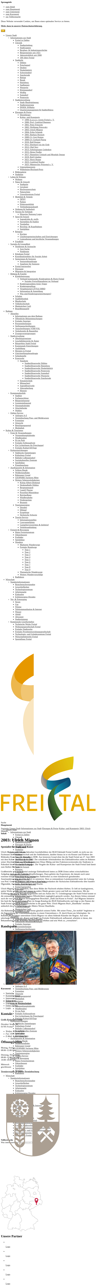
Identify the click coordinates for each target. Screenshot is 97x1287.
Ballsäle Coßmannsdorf (25, 458)
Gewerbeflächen (22, 587)
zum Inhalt (10, 7)
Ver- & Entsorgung (18, 599)
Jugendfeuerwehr (27, 385)
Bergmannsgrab (26, 487)
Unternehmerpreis (27, 167)
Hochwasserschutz (28, 189)
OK (3, 31)
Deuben (23, 67)
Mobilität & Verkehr (24, 197)
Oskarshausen (21, 535)
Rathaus (9, 311)
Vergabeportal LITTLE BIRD (32, 289)
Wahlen (18, 410)
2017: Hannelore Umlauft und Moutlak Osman (45, 154)
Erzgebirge (24, 512)
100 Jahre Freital (27, 57)
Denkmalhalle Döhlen (29, 485)
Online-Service (16, 413)
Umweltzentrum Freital (30, 194)
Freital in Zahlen (22, 40)
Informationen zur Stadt (20, 38)
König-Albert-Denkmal (30, 482)
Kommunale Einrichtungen (26, 346)
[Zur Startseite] (48, 820)
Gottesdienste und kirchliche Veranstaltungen (39, 239)
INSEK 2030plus (27, 107)
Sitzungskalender (22, 405)
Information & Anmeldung (31, 291)
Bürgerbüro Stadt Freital (25, 343)
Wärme (18, 607)
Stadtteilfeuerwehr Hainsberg (37, 366)
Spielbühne (20, 463)
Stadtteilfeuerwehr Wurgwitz (37, 376)
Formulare (19, 420)
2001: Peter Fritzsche (34, 125)
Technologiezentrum (24, 589)
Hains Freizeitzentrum (24, 532)
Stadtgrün (24, 184)
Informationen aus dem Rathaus (28, 316)
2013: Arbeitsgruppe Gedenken (38, 149)
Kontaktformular (13, 995)
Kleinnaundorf (26, 90)
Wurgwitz (24, 87)
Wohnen (18, 179)
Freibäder (19, 537)
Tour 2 (27, 552)
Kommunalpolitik (18, 393)
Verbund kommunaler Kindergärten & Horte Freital (42, 279)
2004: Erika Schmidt (33, 132)
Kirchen (23, 234)
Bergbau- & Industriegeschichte (33, 50)
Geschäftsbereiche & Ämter (27, 341)
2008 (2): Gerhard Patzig (35, 139)
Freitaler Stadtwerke (24, 629)
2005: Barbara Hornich (34, 134)
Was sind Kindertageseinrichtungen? (35, 294)
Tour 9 (27, 569)
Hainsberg (24, 82)
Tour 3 (27, 554)
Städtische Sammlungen (25, 453)
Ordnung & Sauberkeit (25, 209)
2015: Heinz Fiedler (33, 152)
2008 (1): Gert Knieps (34, 137)
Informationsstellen (28, 520)
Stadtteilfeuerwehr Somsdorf (37, 373)
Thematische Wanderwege (31, 572)
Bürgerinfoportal (22, 400)
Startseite (5, 828)
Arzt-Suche (25, 249)
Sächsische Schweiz (28, 515)
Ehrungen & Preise (23, 112)
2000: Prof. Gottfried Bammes (38, 122)
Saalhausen (24, 85)
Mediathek (19, 428)
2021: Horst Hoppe (33, 159)
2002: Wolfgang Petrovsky (36, 127)
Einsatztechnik (26, 380)
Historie (23, 390)
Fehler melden (12, 1005)
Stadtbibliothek (21, 298)
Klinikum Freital (22, 254)
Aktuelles (14, 313)
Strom (17, 602)
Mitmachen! (25, 383)
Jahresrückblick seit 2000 (31, 55)
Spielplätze (24, 229)
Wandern (19, 542)
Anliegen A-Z (21, 415)
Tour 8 (27, 567)
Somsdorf (24, 95)
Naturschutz (25, 192)
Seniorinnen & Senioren (25, 259)
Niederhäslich (26, 70)
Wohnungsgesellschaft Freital (27, 627)
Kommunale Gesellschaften (22, 622)
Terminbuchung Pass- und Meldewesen (32, 418)
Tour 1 (27, 549)
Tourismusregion (22, 505)
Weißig (23, 92)
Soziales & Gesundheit (20, 244)
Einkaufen (19, 594)
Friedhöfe (19, 241)
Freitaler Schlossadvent (25, 443)
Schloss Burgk (21, 470)
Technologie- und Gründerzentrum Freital (33, 634)
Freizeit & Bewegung (19, 530)
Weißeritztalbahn (22, 472)
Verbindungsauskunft (29, 207)
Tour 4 (27, 557)
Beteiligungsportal (23, 425)
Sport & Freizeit (22, 216)
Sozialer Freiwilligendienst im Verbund (41, 281)
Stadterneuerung (27, 105)
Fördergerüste (26, 500)
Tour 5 (27, 559)
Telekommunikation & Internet (28, 609)
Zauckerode (25, 75)
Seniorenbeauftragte (28, 261)
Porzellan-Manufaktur (29, 492)
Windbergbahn (26, 497)
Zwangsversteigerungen (25, 333)
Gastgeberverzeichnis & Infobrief (34, 525)
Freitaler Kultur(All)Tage (26, 448)
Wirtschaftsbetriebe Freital (26, 636)
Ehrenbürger (25, 115)
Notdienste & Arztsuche (25, 246)
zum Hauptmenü (13, 9)
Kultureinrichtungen (19, 450)
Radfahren (19, 577)
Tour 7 (27, 564)
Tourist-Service (21, 517)
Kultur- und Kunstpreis (30, 117)
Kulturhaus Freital (23, 455)
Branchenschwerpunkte (25, 584)
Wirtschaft (10, 579)
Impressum (10, 998)
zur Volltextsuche (13, 17)
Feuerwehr (19, 358)
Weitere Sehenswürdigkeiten (27, 480)
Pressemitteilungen (23, 323)
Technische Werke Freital (26, 624)
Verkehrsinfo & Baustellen (26, 331)
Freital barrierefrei (23, 266)
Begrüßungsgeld (22, 308)
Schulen (18, 296)
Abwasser (19, 617)
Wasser (18, 612)
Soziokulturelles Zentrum (26, 460)
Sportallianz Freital (23, 639)
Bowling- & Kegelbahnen (31, 226)
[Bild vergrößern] (41, 984)
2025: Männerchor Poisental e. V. (39, 164)
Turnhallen (24, 224)
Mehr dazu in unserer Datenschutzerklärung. (21, 26)
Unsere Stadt (11, 35)
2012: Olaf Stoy (31, 147)
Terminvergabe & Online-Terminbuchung (20, 1071)
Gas (16, 604)
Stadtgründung (26, 45)
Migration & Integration (25, 271)
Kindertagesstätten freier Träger (33, 284)
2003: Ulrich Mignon (34, 130)
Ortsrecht (19, 423)
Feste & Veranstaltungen (20, 433)
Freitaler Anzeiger (23, 321)
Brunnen (23, 502)
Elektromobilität (27, 204)
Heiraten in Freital (23, 351)
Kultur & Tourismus (14, 430)
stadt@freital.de (20, 1036)
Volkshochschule (22, 303)
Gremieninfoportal (23, 403)
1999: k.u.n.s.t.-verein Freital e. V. (39, 120)
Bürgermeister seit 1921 (30, 52)
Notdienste (24, 251)
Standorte (24, 361)
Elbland (23, 510)
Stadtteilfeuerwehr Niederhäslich (39, 368)
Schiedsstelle (20, 356)
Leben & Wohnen (18, 177)
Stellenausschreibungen (25, 326)
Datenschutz (11, 1000)
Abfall (18, 614)
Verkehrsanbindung (28, 527)
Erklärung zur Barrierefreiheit (18, 1003)
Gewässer (24, 187)
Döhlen (23, 62)
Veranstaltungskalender (25, 435)
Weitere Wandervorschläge (31, 574)
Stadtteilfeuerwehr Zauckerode (38, 378)
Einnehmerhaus (21, 465)
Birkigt (23, 77)
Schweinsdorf (26, 72)
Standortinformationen (20, 582)
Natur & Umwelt (22, 182)
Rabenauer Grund (22, 475)
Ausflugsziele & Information (22, 467)
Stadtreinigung (21, 619)
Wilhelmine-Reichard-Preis (31, 169)
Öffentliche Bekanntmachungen (28, 318)
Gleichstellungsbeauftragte (26, 353)
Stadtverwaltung (17, 336)
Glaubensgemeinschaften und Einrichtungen (39, 236)
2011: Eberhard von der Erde (37, 144)
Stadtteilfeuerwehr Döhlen (36, 363)
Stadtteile (19, 60)
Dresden (23, 507)
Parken (23, 202)
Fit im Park (20, 440)
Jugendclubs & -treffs (29, 219)
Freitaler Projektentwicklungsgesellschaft (33, 631)
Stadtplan (19, 174)
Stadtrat (18, 395)
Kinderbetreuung (22, 276)
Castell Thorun (26, 490)
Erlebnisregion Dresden (25, 597)
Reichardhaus (25, 495)
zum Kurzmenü (12, 14)
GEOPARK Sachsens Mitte (27, 477)
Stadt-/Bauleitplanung (29, 102)
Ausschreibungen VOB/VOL (27, 328)
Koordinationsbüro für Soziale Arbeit (31, 256)
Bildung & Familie (18, 274)
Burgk (22, 80)
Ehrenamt (19, 269)
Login (8, 1008)
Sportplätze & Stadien (29, 221)
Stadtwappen (25, 48)
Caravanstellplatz (27, 522)
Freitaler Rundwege (28, 547)
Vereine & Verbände (24, 212)
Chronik (18, 43)
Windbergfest (21, 438)
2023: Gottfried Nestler (35, 162)
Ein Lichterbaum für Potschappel (29, 445)
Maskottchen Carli (23, 306)
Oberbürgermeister (23, 338)
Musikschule (20, 301)
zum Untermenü (13, 12)
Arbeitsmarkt (20, 592)
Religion (18, 231)
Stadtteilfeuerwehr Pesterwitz (37, 371)
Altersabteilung (26, 388)
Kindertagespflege (27, 286)
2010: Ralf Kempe (32, 142)
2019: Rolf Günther (33, 157)
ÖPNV (23, 199)
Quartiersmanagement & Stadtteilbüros (36, 110)
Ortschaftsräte (21, 408)
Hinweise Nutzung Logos (31, 214)
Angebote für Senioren (29, 264)
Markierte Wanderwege (30, 545)
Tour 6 (27, 562)
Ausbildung (20, 348)
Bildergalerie (20, 172)
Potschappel (25, 65)
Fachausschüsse (22, 398)
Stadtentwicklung (22, 100)
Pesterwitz (24, 97)
